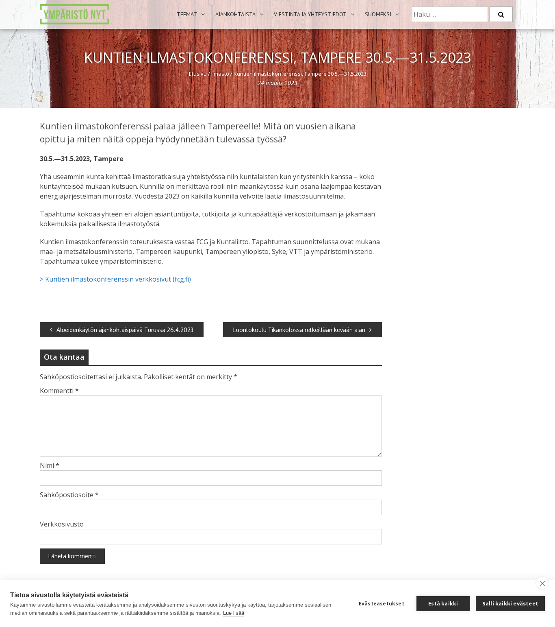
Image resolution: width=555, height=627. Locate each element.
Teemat (187, 14)
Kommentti (59, 390)
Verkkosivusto (62, 524)
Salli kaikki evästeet (510, 603)
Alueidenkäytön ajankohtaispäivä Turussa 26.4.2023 (124, 329)
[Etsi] (501, 14)
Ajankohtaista (235, 14)
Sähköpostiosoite (69, 494)
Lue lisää (233, 613)
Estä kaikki (443, 603)
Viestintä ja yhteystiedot (310, 14)
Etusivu (198, 73)
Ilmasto (220, 73)
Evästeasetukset (381, 603)
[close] (542, 583)
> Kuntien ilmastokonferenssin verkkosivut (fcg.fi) (115, 279)
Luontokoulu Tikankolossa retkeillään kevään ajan (299, 329)
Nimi (49, 465)
